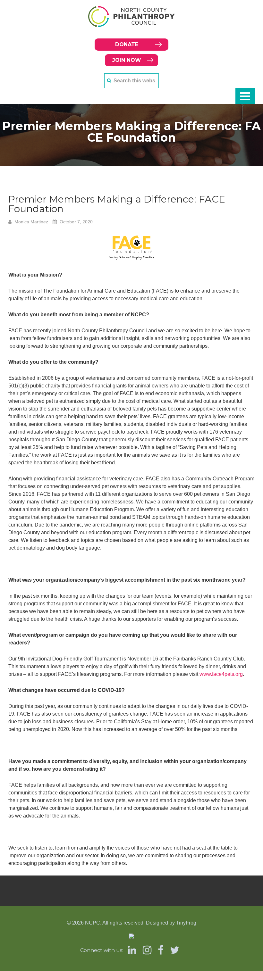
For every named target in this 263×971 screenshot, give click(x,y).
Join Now (126, 60)
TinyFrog (186, 922)
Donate (126, 44)
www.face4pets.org (221, 674)
